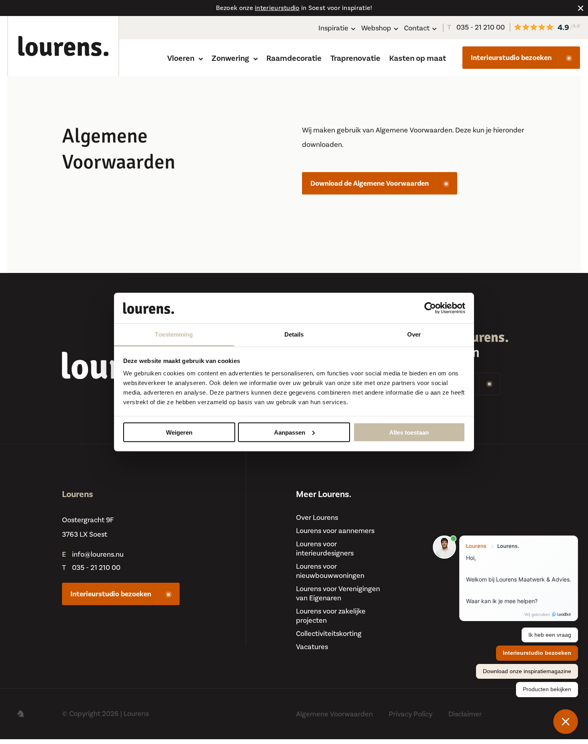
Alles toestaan (409, 432)
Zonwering (231, 58)
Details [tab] (294, 334)
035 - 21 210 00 (476, 27)
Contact (417, 28)
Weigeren (179, 432)
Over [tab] (414, 334)
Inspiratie (333, 28)
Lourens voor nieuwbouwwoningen (330, 571)
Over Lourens (317, 517)
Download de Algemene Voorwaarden (369, 183)
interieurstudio (277, 8)
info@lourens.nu (98, 554)
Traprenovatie (355, 58)
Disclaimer (465, 714)
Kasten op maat (417, 58)
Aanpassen (289, 432)
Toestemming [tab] (174, 334)
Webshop (376, 28)
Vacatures (312, 647)
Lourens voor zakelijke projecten (331, 616)
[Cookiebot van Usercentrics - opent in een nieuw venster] (430, 308)
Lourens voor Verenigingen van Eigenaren (338, 593)
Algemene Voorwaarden (334, 714)
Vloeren (181, 58)
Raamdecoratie (294, 58)
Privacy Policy (410, 714)
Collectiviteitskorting (329, 633)
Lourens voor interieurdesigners (325, 548)
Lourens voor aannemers (335, 530)
